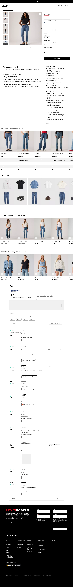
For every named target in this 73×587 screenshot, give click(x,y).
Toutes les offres (44, 1)
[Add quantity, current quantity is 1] (68, 47)
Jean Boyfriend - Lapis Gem (32, 376)
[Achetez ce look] (2, 238)
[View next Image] (41, 28)
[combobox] (56, 323)
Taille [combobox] (18, 319)
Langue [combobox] (31, 319)
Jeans (10, 10)
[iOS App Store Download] (17, 565)
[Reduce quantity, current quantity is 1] (64, 47)
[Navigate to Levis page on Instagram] (7, 535)
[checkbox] (36, 519)
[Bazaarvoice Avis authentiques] (15, 291)
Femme (8, 10)
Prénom (37, 509)
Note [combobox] (11, 319)
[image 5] (23, 44)
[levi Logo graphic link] (4, 5)
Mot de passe (55, 514)
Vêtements (5, 10)
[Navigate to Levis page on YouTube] (16, 535)
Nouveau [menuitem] (10, 5)
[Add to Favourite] (40, 14)
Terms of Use (55, 524)
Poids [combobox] (24, 319)
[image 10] (29, 44)
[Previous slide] (69, 209)
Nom (54, 509)
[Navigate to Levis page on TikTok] (13, 535)
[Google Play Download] (10, 565)
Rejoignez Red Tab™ (58, 5)
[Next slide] (71, 209)
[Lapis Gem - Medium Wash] (44, 23)
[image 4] (22, 44)
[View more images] (5, 44)
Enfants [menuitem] (23, 5)
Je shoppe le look (4, 206)
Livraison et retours (48, 53)
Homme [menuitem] (15, 5)
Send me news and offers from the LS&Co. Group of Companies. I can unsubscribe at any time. (43, 519)
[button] (68, 6)
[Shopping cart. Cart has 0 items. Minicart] (70, 6)
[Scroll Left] (69, 173)
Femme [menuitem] (19, 5)
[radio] (45, 30)
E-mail (37, 514)
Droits (12, 10)
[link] (17, 575)
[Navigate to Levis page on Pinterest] (10, 535)
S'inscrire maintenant (60, 528)
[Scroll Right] (71, 173)
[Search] (65, 6)
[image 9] (28, 44)
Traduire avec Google (24, 335)
